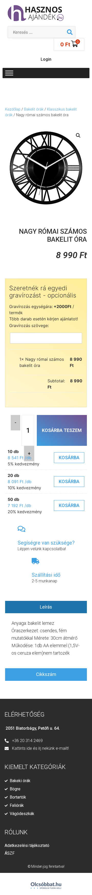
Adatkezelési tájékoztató (27, 845)
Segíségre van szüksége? (46, 543)
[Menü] (9, 72)
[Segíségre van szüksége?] (21, 529)
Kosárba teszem (62, 430)
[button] (78, 135)
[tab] (46, 607)
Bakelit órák (33, 109)
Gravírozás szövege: (29, 325)
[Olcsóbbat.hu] (46, 883)
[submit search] (69, 32)
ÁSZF (10, 853)
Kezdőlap (12, 109)
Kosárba (69, 457)
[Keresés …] (36, 32)
